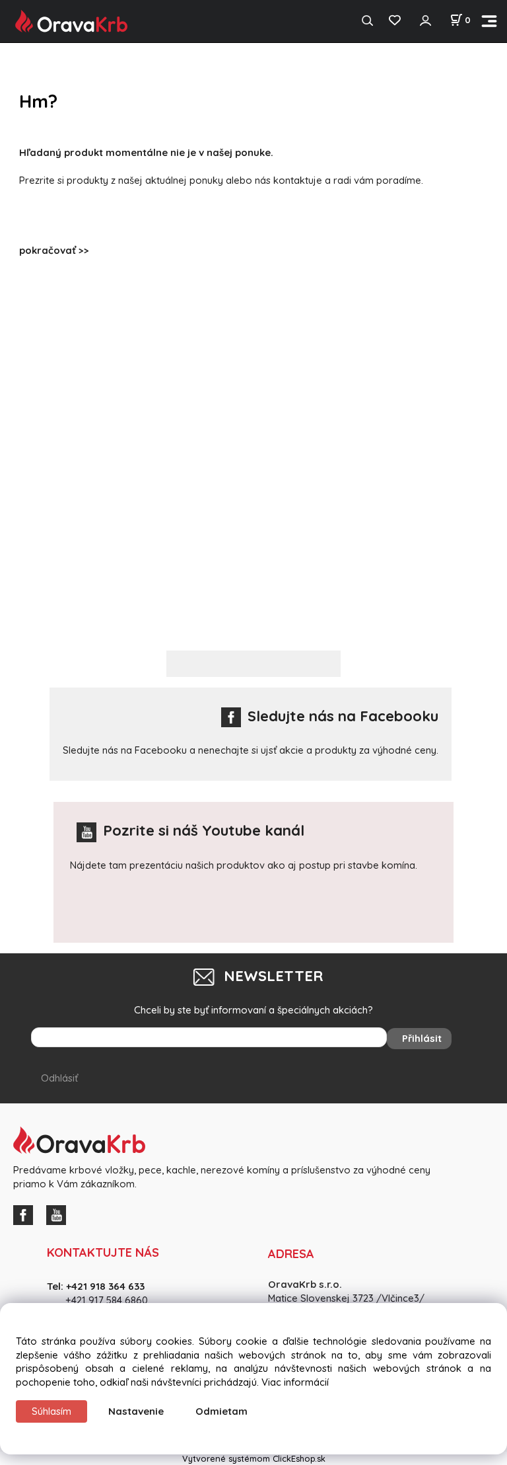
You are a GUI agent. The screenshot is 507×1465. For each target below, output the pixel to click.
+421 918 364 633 (105, 1286)
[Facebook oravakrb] (26, 1213)
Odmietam (221, 1411)
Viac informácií (295, 1382)
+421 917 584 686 (102, 1300)
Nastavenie (136, 1411)
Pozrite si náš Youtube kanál (203, 830)
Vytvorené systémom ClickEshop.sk (253, 1458)
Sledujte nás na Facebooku (343, 716)
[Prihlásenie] (425, 21)
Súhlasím (51, 1411)
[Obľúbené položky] (394, 21)
